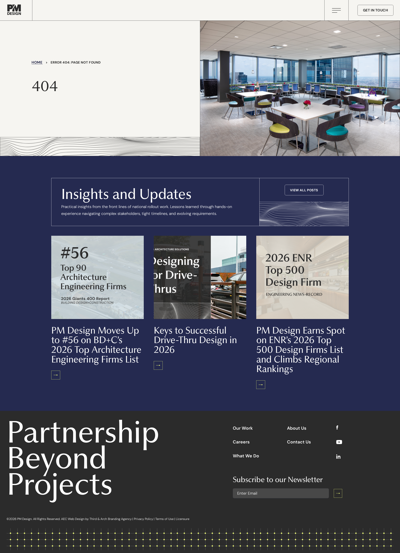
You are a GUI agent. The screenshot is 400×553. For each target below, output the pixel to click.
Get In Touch (375, 10)
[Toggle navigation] (336, 9)
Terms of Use (164, 519)
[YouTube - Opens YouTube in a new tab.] (339, 442)
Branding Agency (120, 519)
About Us (296, 428)
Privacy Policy (143, 519)
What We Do (246, 456)
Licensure (182, 519)
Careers (241, 442)
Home (37, 62)
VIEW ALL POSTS (304, 190)
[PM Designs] (14, 10)
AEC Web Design (73, 519)
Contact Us (299, 442)
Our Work (243, 428)
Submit (338, 493)
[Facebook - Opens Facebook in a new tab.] (339, 428)
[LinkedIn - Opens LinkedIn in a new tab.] (339, 457)
